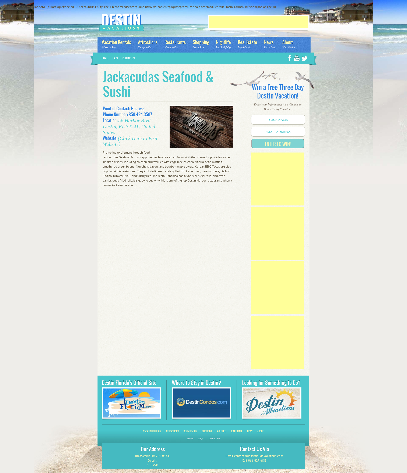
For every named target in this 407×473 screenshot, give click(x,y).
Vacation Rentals (152, 431)
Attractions (172, 431)
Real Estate (236, 431)
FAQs (115, 58)
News (249, 431)
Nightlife (221, 431)
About (260, 431)
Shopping (207, 431)
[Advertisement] (258, 22)
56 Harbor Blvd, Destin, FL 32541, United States (129, 126)
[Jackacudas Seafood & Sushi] (201, 127)
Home (105, 58)
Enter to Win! (278, 144)
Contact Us (129, 58)
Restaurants (190, 431)
